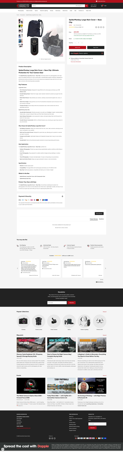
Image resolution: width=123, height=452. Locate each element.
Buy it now (95, 47)
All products (22, 14)
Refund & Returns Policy (74, 426)
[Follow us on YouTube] (55, 438)
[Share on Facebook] (96, 27)
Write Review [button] (99, 213)
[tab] (94, 219)
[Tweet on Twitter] (101, 27)
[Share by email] (103, 27)
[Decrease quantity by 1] (75, 43)
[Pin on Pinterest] (98, 27)
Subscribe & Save (101, 1)
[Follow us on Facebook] (50, 438)
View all (105, 311)
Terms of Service (72, 428)
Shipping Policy (72, 424)
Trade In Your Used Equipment (75, 418)
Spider (70, 25)
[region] (61, 268)
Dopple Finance (72, 430)
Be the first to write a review (61, 227)
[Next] (106, 321)
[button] (86, 27)
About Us (71, 416)
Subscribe (71, 302)
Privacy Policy (72, 422)
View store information (76, 61)
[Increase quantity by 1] (82, 43)
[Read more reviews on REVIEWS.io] (100, 282)
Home (18, 14)
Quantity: (71, 42)
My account (93, 6)
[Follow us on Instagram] (52, 438)
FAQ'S (70, 420)
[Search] (86, 5)
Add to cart (77, 47)
